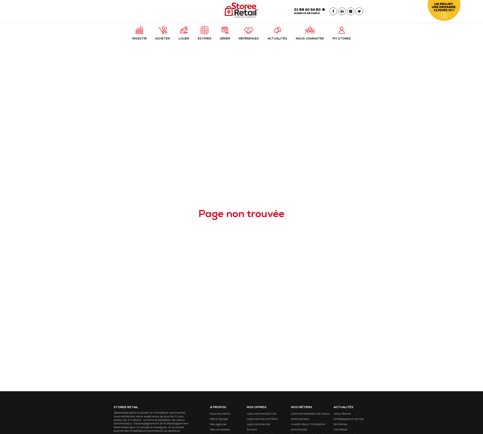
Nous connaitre (220, 414)
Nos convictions (220, 429)
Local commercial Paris (262, 419)
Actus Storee (342, 414)
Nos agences (218, 424)
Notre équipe (219, 419)
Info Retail (340, 429)
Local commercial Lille (261, 414)
